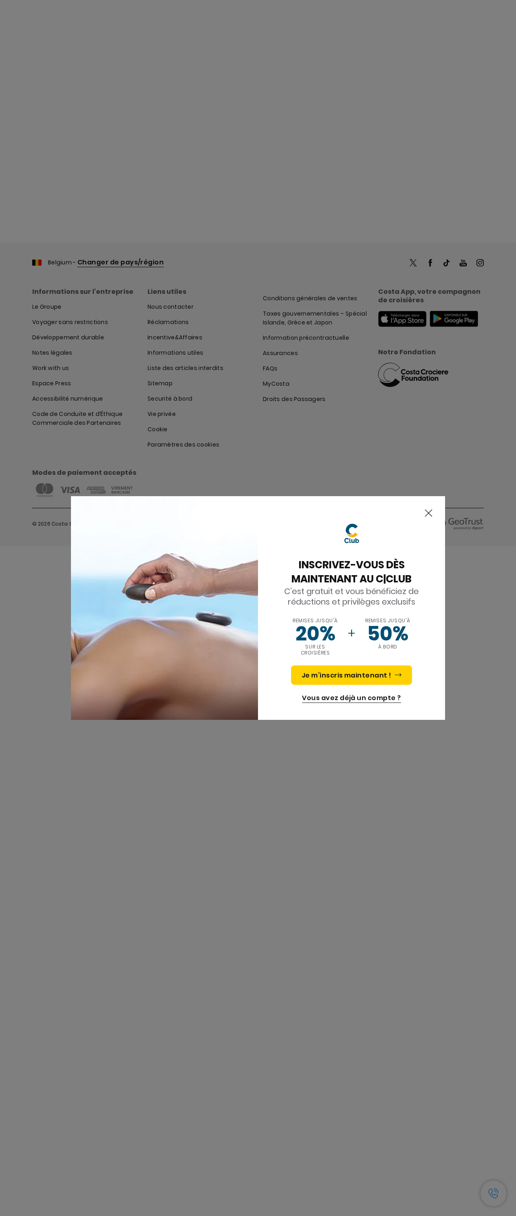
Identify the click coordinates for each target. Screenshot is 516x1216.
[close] (428, 513)
